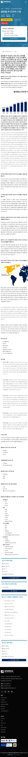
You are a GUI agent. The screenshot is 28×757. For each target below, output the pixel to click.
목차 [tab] (16, 51)
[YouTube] (8, 691)
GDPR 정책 (3, 706)
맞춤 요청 (18, 19)
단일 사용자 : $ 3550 (8, 31)
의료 (2, 720)
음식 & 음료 (3, 729)
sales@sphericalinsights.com (10, 688)
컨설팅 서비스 (3, 702)
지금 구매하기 (14, 38)
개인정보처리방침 (4, 704)
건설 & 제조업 (3, 727)
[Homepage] (14, 671)
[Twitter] (2, 691)
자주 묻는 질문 (4, 697)
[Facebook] (5, 691)
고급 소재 (3, 718)
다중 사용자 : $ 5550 (8, 33)
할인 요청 (5, 23)
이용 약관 (3, 708)
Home (2, 8)
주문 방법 (3, 699)
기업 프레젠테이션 (4, 710)
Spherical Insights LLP (16, 754)
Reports (7, 8)
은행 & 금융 (3, 731)
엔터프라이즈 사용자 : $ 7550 (11, 35)
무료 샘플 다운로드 (7, 19)
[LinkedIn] (12, 691)
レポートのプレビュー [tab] (7, 51)
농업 (2, 725)
